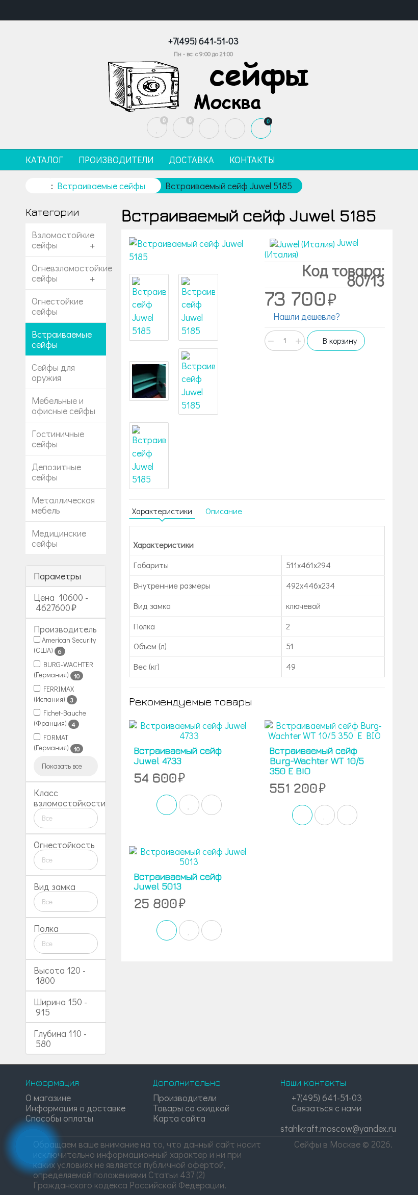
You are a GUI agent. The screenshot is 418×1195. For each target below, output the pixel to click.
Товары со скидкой (191, 1108)
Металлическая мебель (63, 505)
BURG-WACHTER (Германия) (63, 669)
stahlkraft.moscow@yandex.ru (338, 1128)
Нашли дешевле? (305, 316)
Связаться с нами (325, 1108)
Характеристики (162, 510)
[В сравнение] (211, 805)
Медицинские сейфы (59, 538)
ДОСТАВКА (191, 160)
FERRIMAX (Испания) (54, 694)
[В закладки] (189, 805)
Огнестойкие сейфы (57, 306)
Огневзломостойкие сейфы (69, 273)
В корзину (339, 340)
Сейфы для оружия (53, 372)
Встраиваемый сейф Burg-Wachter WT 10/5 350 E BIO (317, 760)
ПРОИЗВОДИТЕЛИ (116, 160)
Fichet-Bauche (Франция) (60, 718)
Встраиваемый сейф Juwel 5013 (178, 881)
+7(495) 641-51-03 (326, 1097)
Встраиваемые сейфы (62, 339)
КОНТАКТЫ (252, 160)
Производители (185, 1097)
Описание (223, 510)
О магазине (48, 1097)
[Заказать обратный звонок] (33, 1146)
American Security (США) (65, 645)
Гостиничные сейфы (58, 438)
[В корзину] (166, 805)
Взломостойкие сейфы (63, 239)
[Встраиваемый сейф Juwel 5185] (189, 250)
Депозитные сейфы (56, 472)
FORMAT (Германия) (57, 742)
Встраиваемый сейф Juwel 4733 (178, 755)
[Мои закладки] (157, 127)
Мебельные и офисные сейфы (63, 405)
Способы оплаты (59, 1118)
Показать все (63, 766)
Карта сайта (179, 1118)
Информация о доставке (75, 1108)
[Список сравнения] (183, 127)
